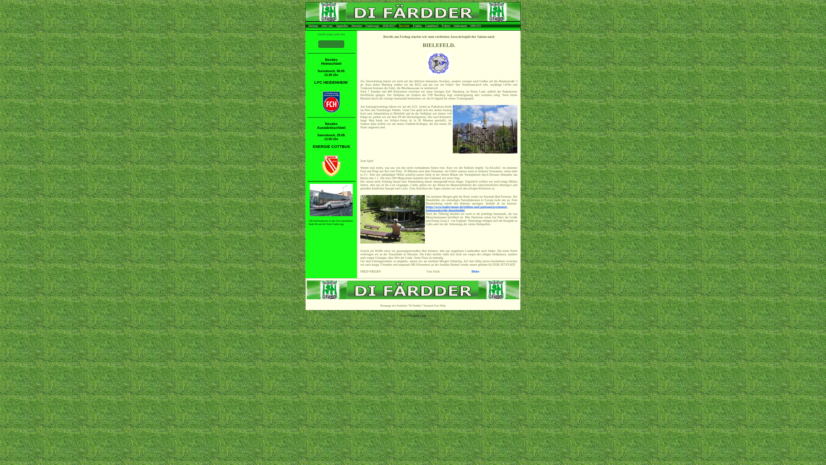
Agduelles (342, 26)
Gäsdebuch (431, 26)
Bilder (475, 271)
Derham (313, 26)
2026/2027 (388, 26)
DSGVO (475, 26)
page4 (416, 316)
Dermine (356, 26)
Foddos (417, 26)
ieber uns (327, 26)
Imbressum (460, 26)
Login (423, 316)
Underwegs (372, 26)
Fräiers (446, 26)
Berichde (404, 26)
